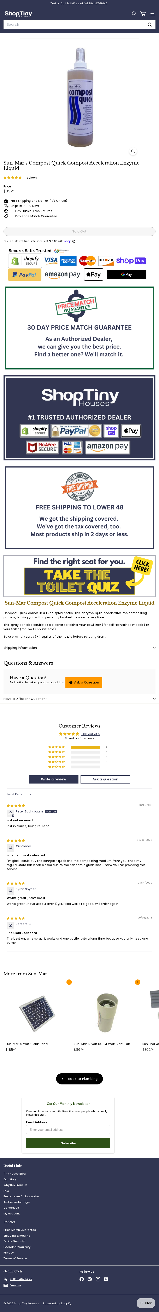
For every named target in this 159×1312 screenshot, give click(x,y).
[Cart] (143, 13)
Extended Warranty (17, 1247)
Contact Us (11, 1208)
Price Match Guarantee (20, 1230)
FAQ (6, 1191)
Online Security (14, 1241)
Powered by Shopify (57, 1303)
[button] (13, 177)
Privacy (9, 1253)
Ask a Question (86, 682)
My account (12, 1213)
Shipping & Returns (17, 1236)
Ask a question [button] (105, 779)
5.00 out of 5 (90, 734)
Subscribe (68, 1143)
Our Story (10, 1179)
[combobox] (79, 24)
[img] (16, 806)
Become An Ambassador (21, 1196)
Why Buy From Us (15, 1185)
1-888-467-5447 (95, 3)
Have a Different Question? (25, 699)
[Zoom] (133, 151)
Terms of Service (15, 1258)
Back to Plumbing (82, 1078)
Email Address (36, 1122)
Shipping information (20, 647)
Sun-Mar (37, 973)
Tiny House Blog (15, 1174)
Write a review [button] (53, 779)
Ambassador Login (17, 1202)
